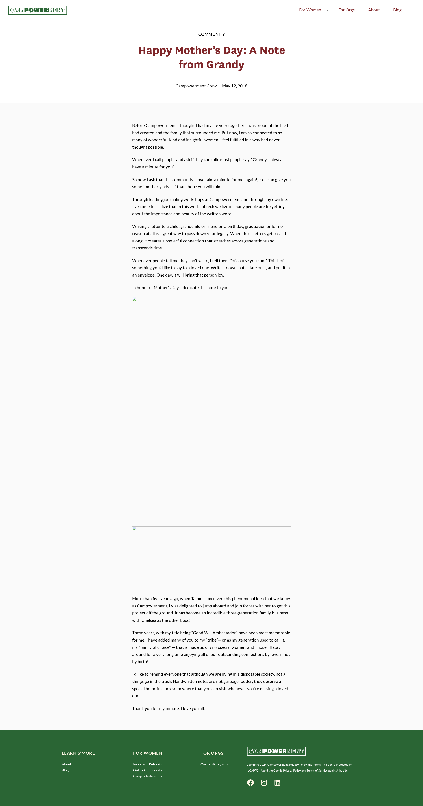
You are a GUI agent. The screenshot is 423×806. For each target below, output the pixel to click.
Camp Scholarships (147, 776)
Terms (317, 764)
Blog (65, 770)
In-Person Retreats (147, 764)
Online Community (147, 770)
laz (340, 770)
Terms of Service (317, 770)
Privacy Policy (298, 764)
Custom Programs (214, 764)
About (66, 764)
